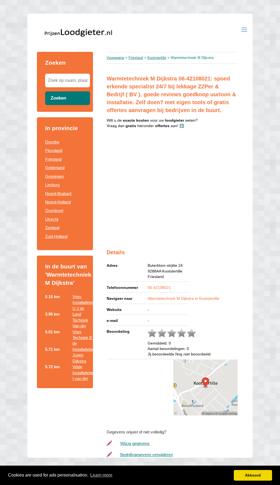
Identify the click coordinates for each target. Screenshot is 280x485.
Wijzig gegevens (135, 443)
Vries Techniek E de (82, 338)
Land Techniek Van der (80, 320)
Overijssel (54, 210)
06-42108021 (159, 287)
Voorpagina (115, 58)
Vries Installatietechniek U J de (88, 302)
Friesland (53, 159)
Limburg (52, 184)
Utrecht (51, 219)
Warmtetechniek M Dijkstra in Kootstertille (183, 298)
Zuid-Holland (56, 236)
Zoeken (58, 97)
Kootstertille (156, 58)
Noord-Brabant (58, 193)
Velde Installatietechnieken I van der (90, 372)
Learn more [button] (101, 475)
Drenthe (52, 142)
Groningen (54, 176)
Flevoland (53, 150)
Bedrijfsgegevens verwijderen (146, 454)
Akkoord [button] (253, 475)
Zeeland (52, 227)
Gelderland (55, 167)
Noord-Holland (58, 202)
